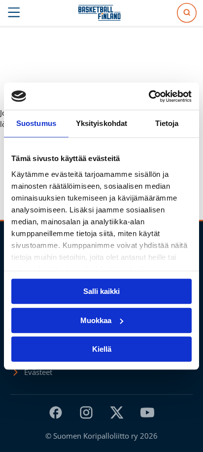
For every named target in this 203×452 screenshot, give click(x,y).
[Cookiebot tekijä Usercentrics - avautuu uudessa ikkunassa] (148, 96)
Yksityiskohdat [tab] (101, 123)
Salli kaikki (101, 291)
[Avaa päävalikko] (14, 13)
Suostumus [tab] (36, 123)
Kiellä (101, 349)
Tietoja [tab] (167, 123)
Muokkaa (95, 320)
